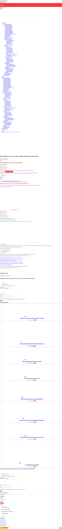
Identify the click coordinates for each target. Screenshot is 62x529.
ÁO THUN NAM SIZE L (8, 26)
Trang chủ (4, 23)
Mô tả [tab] (2, 174)
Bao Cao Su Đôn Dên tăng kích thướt (10, 107)
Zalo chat (3, 516)
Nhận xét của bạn (2, 294)
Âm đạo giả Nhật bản (9, 51)
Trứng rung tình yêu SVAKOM (11, 66)
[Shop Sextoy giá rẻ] (16, 21)
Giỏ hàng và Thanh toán (6, 75)
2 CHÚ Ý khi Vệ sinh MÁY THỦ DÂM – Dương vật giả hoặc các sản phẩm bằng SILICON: (14, 181)
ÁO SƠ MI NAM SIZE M (8, 28)
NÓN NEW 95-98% (8, 35)
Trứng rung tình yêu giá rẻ (8, 117)
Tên (1, 486)
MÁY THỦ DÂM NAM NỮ (9, 68)
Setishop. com (3, 499)
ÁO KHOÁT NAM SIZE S (7, 84)
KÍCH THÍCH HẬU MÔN (8, 38)
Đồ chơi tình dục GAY (8, 73)
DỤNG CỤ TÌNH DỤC (8, 39)
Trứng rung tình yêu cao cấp (10, 64)
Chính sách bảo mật (2, 521)
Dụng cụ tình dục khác (10, 44)
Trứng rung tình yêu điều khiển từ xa (12, 65)
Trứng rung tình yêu (7, 63)
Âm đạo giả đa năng (9, 49)
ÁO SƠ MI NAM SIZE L (8, 29)
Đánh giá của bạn (2, 478)
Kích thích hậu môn (9, 43)
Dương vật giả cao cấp (10, 59)
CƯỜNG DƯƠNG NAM (8, 45)
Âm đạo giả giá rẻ (9, 47)
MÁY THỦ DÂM (6, 257)
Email (1, 297)
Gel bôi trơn (6, 72)
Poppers (4, 98)
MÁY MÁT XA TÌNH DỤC (9, 71)
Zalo (21, 266)
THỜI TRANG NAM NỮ (7, 24)
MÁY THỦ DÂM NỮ (10, 70)
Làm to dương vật (5, 120)
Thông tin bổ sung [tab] (4, 175)
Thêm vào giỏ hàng (10, 171)
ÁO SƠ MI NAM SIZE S (6, 81)
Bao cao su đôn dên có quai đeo (11, 55)
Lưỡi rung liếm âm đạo (8, 94)
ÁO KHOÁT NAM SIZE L (9, 32)
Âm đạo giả (6, 46)
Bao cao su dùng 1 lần (10, 57)
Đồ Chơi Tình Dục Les (6, 127)
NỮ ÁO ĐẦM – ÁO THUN (9, 37)
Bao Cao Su (6, 53)
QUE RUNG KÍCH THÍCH (10, 40)
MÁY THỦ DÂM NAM (10, 69)
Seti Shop (1, 255)
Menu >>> (3, 22)
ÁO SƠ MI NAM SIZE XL (9, 30)
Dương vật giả (5, 111)
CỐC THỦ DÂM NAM (10, 52)
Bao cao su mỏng (9, 56)
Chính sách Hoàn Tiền (3, 525)
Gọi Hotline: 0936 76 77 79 (5, 507)
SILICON (19, 257)
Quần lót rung (8, 42)
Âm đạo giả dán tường (10, 48)
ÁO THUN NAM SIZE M (8, 25)
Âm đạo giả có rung (9, 50)
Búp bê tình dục (7, 62)
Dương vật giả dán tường (10, 61)
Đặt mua (6, 171)
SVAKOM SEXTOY (6, 74)
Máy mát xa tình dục (8, 124)
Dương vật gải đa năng (10, 60)
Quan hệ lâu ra (5, 121)
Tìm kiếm (1, 8)
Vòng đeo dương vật (9, 41)
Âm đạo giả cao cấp (7, 101)
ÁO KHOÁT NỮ (7, 36)
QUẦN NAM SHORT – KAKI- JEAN (10, 34)
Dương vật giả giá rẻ (9, 58)
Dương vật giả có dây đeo (8, 114)
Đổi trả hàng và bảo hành (3, 524)
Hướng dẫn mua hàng (3, 519)
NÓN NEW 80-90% (6, 88)
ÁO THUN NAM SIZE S (6, 78)
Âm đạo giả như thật (8, 104)
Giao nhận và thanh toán (3, 522)
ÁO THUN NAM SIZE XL (9, 27)
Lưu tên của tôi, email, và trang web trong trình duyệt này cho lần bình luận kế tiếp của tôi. (13, 489)
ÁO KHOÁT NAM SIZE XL (9, 33)
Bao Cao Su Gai (7, 108)
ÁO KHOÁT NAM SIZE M (7, 85)
